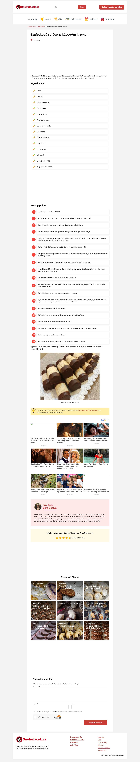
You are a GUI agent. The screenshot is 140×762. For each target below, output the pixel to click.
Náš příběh (74, 745)
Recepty (34, 19)
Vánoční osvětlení (104, 748)
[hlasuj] (57, 538)
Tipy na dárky (102, 742)
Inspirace (48, 19)
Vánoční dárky (109, 19)
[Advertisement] (70, 58)
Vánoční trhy (93, 19)
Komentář (36, 687)
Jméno (35, 704)
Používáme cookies (77, 740)
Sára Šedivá (50, 508)
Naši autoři (74, 742)
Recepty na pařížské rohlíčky (88, 410)
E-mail (74, 704)
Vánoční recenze (75, 19)
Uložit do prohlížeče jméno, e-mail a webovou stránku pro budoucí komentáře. (58, 711)
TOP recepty (41, 26)
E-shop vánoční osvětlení (112, 7)
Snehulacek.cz (32, 26)
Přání (60, 19)
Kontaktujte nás (76, 737)
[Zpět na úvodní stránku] (28, 7)
